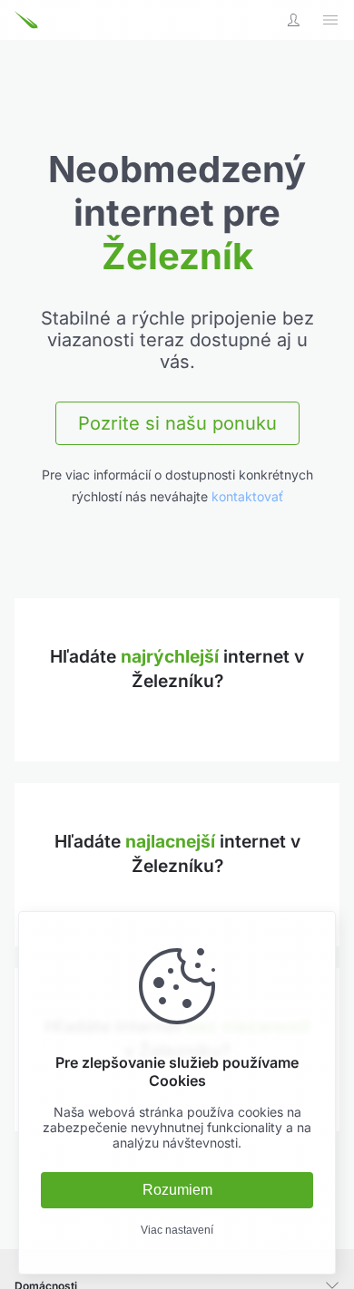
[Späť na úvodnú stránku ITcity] (36, 19)
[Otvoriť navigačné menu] (330, 19)
